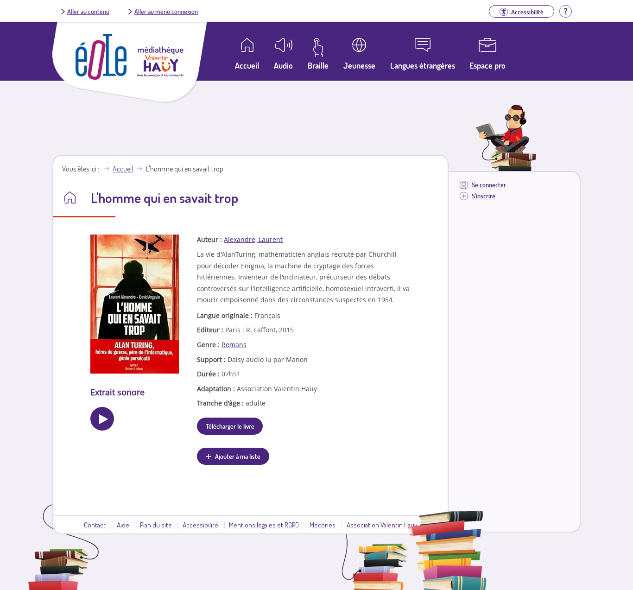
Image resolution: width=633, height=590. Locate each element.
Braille (318, 65)
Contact (95, 524)
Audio (283, 65)
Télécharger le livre (230, 426)
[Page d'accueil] (101, 77)
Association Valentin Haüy (382, 524)
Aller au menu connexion (166, 11)
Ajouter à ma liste (237, 456)
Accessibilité (200, 524)
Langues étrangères (422, 65)
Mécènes (322, 524)
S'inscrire (483, 196)
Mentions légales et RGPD (264, 524)
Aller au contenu (88, 11)
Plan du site (156, 524)
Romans (234, 344)
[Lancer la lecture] (102, 419)
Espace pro (487, 65)
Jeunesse (359, 65)
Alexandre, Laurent (253, 239)
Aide (123, 524)
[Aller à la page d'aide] (565, 10)
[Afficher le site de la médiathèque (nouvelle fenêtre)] (160, 74)
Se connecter (489, 185)
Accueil (123, 168)
